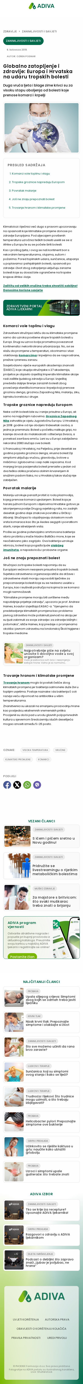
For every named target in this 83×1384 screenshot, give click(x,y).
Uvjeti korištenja (26, 1320)
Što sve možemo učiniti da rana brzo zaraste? (50, 1045)
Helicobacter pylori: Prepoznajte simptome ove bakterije (51, 1120)
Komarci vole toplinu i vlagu (31, 174)
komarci (43, 759)
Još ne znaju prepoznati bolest (33, 199)
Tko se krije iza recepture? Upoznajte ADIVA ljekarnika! (47, 1208)
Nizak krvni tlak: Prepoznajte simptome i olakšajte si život (47, 1021)
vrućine (60, 750)
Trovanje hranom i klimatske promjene (38, 208)
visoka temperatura (35, 750)
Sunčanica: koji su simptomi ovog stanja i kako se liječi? (47, 1070)
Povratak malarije (24, 191)
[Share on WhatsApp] (27, 785)
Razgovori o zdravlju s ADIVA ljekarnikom (48, 1233)
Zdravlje (10, 31)
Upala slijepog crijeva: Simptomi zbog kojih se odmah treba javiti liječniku (51, 997)
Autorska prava (57, 1320)
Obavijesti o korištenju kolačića (41, 1329)
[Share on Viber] (37, 785)
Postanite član (22, 957)
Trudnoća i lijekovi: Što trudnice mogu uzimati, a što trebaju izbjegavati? (50, 1097)
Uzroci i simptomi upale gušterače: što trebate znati (47, 1170)
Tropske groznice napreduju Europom (38, 182)
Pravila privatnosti (25, 1338)
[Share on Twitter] (17, 785)
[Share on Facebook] (7, 785)
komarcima (28, 355)
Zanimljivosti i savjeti (39, 31)
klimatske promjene (18, 759)
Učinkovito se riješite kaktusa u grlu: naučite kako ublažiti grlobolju (49, 1147)
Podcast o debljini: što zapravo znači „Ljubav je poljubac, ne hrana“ (50, 1260)
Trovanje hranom (16, 683)
